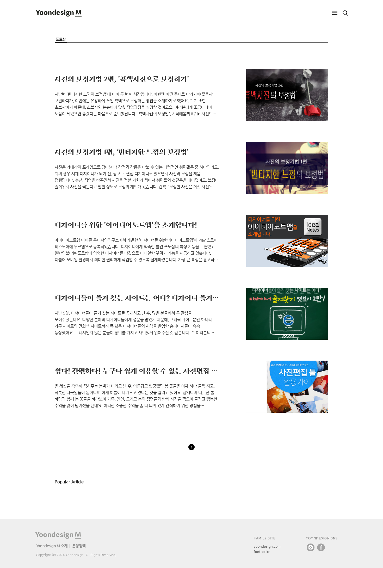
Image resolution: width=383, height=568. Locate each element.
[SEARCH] (345, 13)
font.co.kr (262, 552)
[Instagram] (310, 547)
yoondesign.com (267, 546)
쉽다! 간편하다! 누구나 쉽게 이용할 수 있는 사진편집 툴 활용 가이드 (154, 370)
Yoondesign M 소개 (52, 546)
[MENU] (334, 13)
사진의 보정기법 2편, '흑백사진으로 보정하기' (122, 79)
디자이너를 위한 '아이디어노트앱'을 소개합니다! (126, 225)
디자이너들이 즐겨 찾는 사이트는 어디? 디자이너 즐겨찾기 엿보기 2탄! (158, 297)
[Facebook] (321, 547)
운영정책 (79, 546)
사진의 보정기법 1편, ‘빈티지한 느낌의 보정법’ (122, 152)
